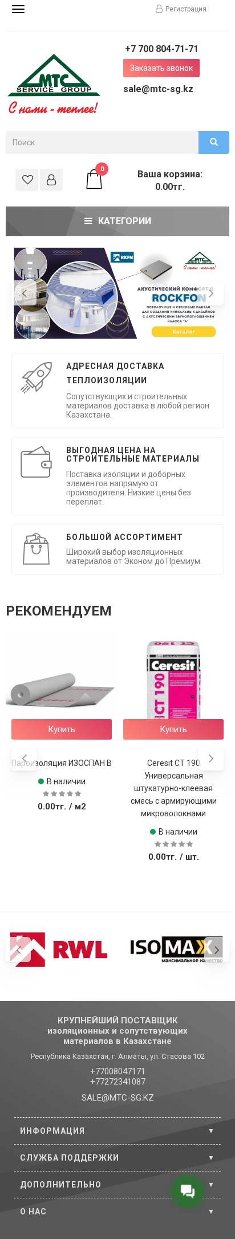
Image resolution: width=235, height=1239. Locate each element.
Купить (61, 729)
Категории (124, 221)
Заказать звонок (161, 68)
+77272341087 (117, 1082)
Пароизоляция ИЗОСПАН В (61, 763)
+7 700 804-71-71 (161, 48)
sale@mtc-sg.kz (158, 89)
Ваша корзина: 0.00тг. (151, 180)
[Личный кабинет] (51, 180)
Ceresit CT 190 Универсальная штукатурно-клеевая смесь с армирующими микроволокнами (174, 788)
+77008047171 (117, 1071)
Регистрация (185, 9)
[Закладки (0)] (26, 180)
